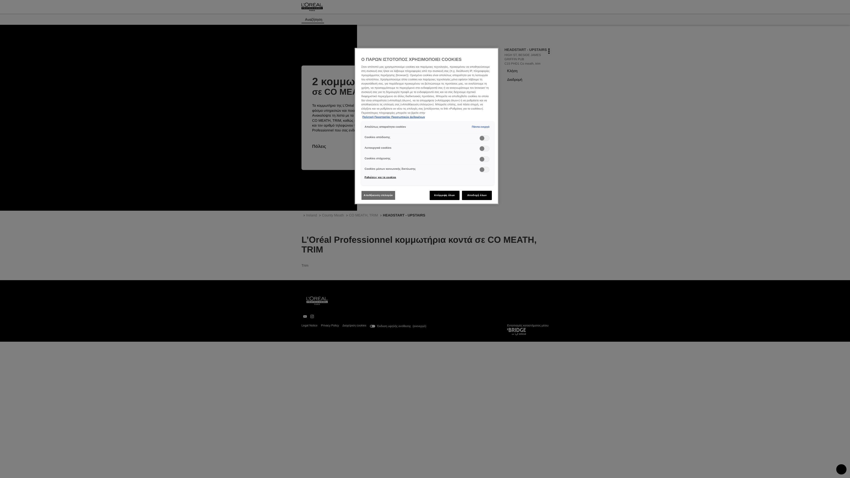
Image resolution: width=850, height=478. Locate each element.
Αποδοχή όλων (477, 195)
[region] (426, 126)
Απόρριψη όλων (444, 195)
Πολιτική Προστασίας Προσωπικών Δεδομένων (393, 117)
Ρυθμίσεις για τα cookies (380, 177)
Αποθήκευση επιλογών (378, 195)
